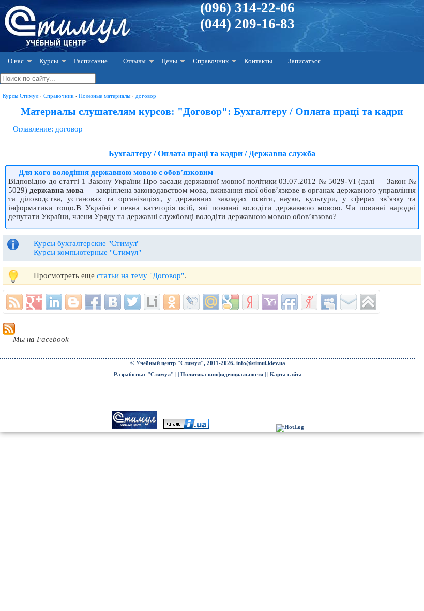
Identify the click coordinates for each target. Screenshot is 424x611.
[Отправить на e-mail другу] (348, 302)
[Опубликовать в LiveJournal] (191, 302)
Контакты (258, 61)
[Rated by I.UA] (186, 427)
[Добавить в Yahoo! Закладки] (270, 302)
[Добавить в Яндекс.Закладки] (250, 302)
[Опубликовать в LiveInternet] (152, 302)
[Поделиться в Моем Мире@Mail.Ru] (211, 302)
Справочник (211, 61)
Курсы (48, 61)
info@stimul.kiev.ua (260, 363)
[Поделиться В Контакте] (112, 302)
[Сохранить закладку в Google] (230, 302)
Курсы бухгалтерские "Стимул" (87, 243)
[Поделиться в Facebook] (93, 302)
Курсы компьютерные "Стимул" (87, 252)
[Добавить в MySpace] (329, 302)
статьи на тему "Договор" (140, 275)
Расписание (91, 61)
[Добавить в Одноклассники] (171, 302)
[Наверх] (368, 302)
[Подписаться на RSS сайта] (14, 302)
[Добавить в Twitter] (132, 302)
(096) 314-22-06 (247, 8)
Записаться (304, 61)
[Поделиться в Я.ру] (309, 302)
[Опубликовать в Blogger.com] (73, 302)
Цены (169, 61)
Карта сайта (286, 374)
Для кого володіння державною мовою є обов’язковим (116, 172)
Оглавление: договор (48, 129)
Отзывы (134, 61)
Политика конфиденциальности (221, 374)
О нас (16, 61)
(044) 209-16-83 (247, 24)
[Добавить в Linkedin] (54, 302)
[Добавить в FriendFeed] (289, 302)
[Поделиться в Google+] (34, 302)
